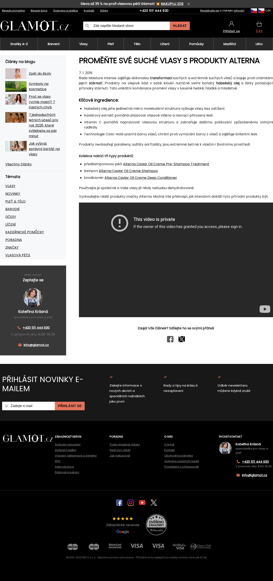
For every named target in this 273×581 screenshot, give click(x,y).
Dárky (104, 11)
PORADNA (13, 239)
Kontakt (89, 11)
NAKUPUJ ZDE (172, 3)
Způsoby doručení (67, 444)
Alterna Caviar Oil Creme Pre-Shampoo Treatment (166, 164)
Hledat (180, 26)
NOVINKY (12, 193)
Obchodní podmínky (178, 456)
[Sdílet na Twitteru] (181, 341)
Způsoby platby (65, 450)
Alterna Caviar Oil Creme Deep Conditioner (141, 177)
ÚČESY (10, 216)
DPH (57, 461)
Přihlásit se (69, 406)
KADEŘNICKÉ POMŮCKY (24, 232)
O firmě (169, 444)
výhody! (239, 11)
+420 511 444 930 (154, 10)
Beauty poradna (13, 11)
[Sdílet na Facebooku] (170, 341)
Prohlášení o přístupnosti (181, 467)
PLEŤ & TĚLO (15, 201)
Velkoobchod (64, 467)
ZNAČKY (12, 247)
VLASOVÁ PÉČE (17, 255)
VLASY (10, 186)
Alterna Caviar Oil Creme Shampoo (128, 170)
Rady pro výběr (120, 450)
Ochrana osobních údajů (181, 461)
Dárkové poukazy (67, 472)
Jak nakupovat (120, 456)
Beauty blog (39, 11)
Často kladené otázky (125, 444)
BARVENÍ (12, 209)
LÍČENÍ (10, 224)
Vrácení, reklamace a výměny (76, 456)
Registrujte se (209, 11)
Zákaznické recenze (122, 525)
